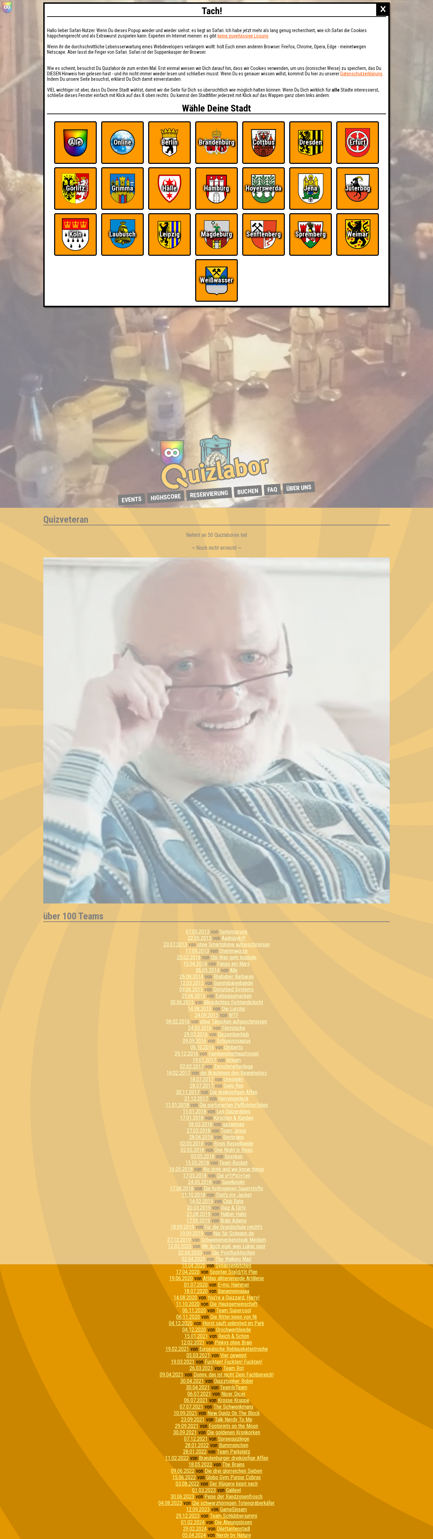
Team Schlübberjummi (233, 1516)
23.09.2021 (193, 1419)
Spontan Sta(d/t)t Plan (233, 1272)
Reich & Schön (233, 1336)
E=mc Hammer (233, 1285)
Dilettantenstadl (233, 1528)
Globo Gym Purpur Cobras (233, 1477)
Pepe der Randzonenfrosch (233, 1496)
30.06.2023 (182, 1496)
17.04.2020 (188, 1272)
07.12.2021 (196, 1439)
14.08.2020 (185, 1297)
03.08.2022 (187, 1484)
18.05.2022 (200, 1464)
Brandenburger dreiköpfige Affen (233, 1458)
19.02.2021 (177, 1349)
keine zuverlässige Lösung (243, 36)
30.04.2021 (192, 1381)
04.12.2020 (180, 1323)
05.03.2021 (198, 1355)
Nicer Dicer (233, 1394)
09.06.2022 (183, 1471)
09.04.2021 (171, 1374)
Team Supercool (233, 1310)
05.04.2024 (194, 1535)
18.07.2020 (196, 1291)
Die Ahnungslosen (233, 1522)
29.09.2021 (187, 1426)
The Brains (233, 1464)
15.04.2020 (193, 1265)
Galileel (233, 1490)
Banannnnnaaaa (233, 1291)
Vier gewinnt (233, 1355)
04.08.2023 (170, 1503)
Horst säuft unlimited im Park (233, 1323)
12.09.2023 (198, 1509)
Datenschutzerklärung (361, 73)
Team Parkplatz (233, 1451)
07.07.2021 (191, 1407)
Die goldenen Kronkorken (233, 1432)
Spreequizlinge (233, 1439)
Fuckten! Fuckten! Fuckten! (233, 1362)
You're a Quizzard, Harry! (233, 1297)
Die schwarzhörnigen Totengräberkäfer (233, 1503)
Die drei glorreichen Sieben (233, 1471)
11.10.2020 (188, 1304)
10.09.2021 (185, 1413)
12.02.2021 (193, 1342)
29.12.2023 (188, 1516)
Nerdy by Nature (233, 1535)
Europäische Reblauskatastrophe (233, 1349)
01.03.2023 (204, 1490)
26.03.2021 (201, 1368)
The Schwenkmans (233, 1407)
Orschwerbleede (233, 1329)
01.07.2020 (196, 1285)
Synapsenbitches (233, 1265)
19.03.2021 (183, 1362)
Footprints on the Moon (233, 1426)
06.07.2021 (199, 1394)
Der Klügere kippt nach (233, 1484)
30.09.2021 (185, 1432)
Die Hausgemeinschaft (233, 1304)
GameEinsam (233, 1509)
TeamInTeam (233, 1387)
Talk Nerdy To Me (233, 1419)
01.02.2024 (193, 1522)
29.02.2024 (195, 1528)
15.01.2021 (196, 1336)
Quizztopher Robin (233, 1381)
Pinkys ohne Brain (233, 1342)
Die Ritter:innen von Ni (233, 1317)
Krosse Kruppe (233, 1400)
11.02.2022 (177, 1458)
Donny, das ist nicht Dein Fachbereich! (233, 1374)
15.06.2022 (184, 1477)
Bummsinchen (233, 1445)
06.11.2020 (194, 1310)
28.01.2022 (197, 1445)
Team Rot (233, 1368)
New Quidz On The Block (233, 1413)
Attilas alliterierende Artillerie (233, 1278)
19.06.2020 (181, 1278)
